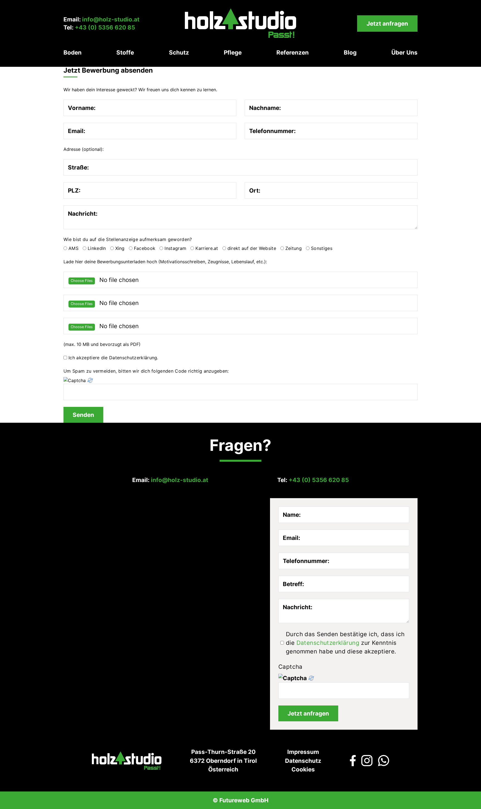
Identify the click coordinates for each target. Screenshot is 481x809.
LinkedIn (97, 248)
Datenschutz (303, 760)
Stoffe (125, 52)
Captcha (290, 666)
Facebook (145, 248)
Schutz (179, 52)
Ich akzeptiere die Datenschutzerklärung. (113, 357)
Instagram (175, 248)
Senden (83, 414)
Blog (350, 52)
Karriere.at (206, 248)
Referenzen (292, 52)
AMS (73, 248)
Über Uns (404, 52)
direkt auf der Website (251, 248)
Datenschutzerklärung (327, 642)
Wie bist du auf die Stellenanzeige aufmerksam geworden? (127, 239)
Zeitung (293, 248)
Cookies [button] (303, 769)
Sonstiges (321, 248)
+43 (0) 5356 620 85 (105, 27)
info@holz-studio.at (110, 19)
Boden (72, 52)
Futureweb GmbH (244, 800)
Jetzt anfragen (387, 23)
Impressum (303, 751)
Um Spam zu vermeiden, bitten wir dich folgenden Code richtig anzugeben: (146, 371)
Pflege (233, 52)
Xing (120, 248)
